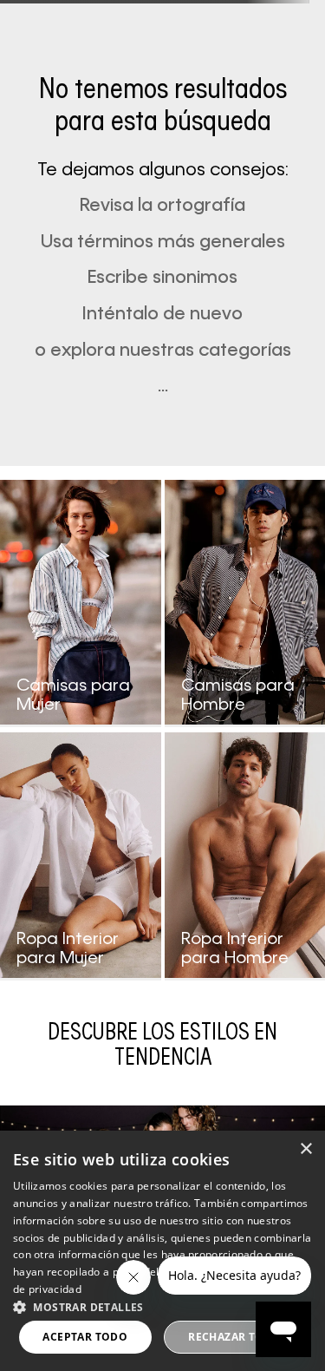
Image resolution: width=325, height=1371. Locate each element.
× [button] (305, 1149)
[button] (162, 1306)
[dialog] (162, 1251)
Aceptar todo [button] (84, 1336)
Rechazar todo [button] (234, 1336)
